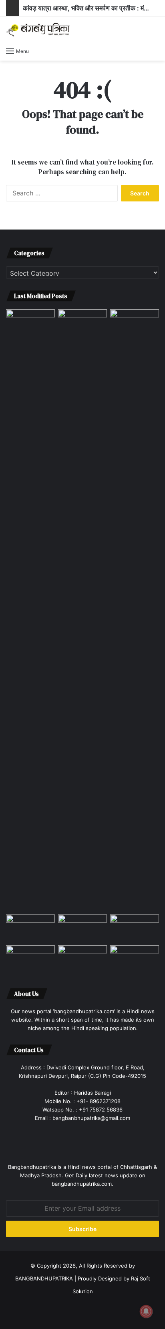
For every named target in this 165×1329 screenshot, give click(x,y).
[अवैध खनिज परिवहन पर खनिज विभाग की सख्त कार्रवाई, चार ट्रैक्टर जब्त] (82, 323)
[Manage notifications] (146, 1311)
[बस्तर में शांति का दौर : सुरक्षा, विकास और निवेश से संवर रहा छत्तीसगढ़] (30, 959)
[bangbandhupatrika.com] (38, 29)
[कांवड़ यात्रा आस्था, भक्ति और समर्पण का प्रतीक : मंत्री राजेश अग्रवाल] (134, 610)
